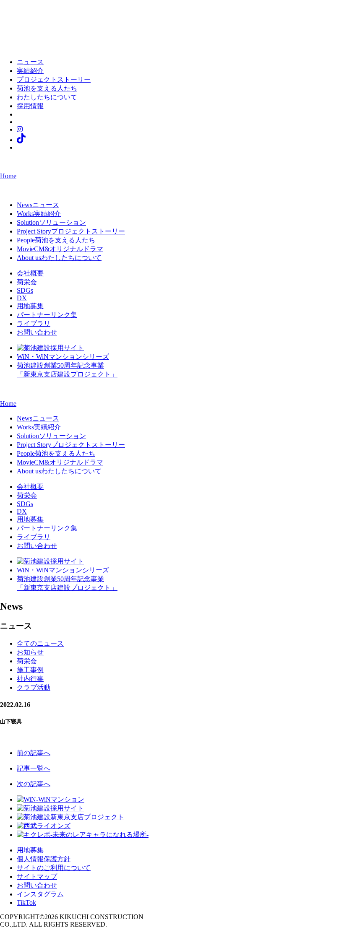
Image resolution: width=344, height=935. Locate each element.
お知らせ (30, 652)
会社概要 (30, 273)
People (56, 240)
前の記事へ (33, 752)
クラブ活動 (33, 687)
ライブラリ (33, 323)
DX (22, 297)
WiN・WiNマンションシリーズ (63, 356)
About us (59, 257)
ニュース (30, 61)
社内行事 (30, 678)
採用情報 (30, 105)
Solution (51, 222)
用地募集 (30, 305)
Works (39, 213)
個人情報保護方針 (43, 858)
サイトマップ (37, 876)
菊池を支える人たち (47, 88)
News (38, 204)
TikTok (26, 902)
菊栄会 (27, 282)
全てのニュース (40, 643)
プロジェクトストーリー (54, 79)
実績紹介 (30, 70)
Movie (60, 248)
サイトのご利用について (54, 867)
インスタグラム (40, 894)
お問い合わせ (37, 332)
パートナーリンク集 (47, 314)
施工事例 (30, 669)
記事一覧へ (33, 768)
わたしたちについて (47, 97)
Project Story (71, 231)
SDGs (25, 290)
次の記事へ (33, 783)
